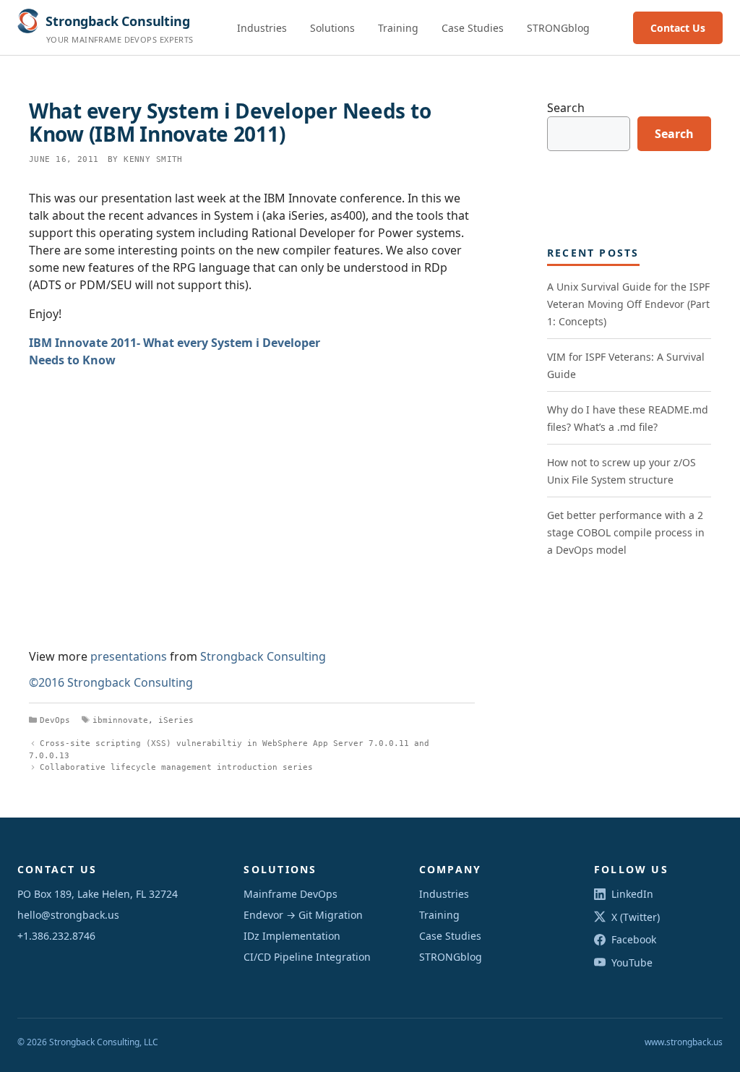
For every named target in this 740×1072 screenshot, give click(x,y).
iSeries (176, 720)
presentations (128, 656)
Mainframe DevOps (290, 894)
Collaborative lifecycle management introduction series (176, 767)
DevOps (55, 720)
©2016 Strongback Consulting (111, 682)
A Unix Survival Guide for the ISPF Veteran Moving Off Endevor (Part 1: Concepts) (628, 304)
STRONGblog (558, 28)
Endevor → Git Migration (303, 915)
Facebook (633, 939)
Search (566, 108)
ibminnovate (120, 720)
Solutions (332, 28)
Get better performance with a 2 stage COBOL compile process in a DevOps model (626, 532)
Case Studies (473, 28)
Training (398, 28)
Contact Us (677, 28)
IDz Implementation (292, 936)
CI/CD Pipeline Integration (307, 957)
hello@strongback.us (68, 915)
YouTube (632, 962)
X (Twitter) (635, 917)
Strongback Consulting (263, 656)
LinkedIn (632, 894)
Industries (262, 28)
